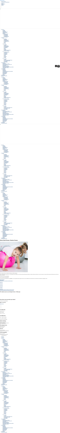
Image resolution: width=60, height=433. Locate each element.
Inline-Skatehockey (6, 45)
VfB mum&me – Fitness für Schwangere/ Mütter (8, 114)
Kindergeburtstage (5, 72)
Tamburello (5, 54)
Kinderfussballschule (6, 46)
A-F (3, 38)
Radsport (5, 49)
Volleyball (5, 106)
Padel (4, 48)
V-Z (3, 58)
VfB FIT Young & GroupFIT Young (8, 107)
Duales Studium (6, 82)
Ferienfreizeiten (4, 70)
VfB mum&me (5, 109)
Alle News (4, 33)
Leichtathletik (5, 47)
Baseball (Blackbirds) (6, 87)
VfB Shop (4, 77)
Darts (4, 42)
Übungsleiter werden (6, 36)
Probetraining (4, 63)
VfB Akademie (6, 84)
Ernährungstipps (4, 112)
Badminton (5, 86)
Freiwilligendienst (6, 35)
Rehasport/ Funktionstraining (6, 66)
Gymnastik (5, 44)
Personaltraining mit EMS (5, 65)
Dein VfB (2, 29)
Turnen (5, 104)
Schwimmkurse (6, 101)
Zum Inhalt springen (2, 0)
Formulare (4, 30)
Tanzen (5, 102)
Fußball (5, 43)
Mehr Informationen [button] (2, 279)
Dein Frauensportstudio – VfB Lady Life (7, 64)
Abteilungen (2, 37)
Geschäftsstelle (4, 31)
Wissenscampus (3, 122)
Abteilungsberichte (5, 32)
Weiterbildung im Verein (5, 81)
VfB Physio (4, 68)
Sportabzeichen (6, 52)
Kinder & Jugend (3, 116)
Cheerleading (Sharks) (6, 41)
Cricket (5, 89)
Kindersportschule (5, 73)
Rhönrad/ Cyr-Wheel (6, 50)
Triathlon (5, 57)
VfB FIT (5, 59)
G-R (3, 91)
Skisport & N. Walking (6, 99)
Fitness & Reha (3, 62)
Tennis (5, 55)
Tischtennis (5, 56)
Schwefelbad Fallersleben (4, 75)
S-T (3, 51)
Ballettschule (5, 39)
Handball (5, 92)
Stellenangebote (6, 34)
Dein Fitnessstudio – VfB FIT (6, 111)
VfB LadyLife (5, 61)
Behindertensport (6, 40)
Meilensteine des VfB (5, 79)
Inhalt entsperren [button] (2, 280)
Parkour (4, 74)
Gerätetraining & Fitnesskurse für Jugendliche (8, 71)
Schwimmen (5, 53)
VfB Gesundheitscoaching (7, 60)
